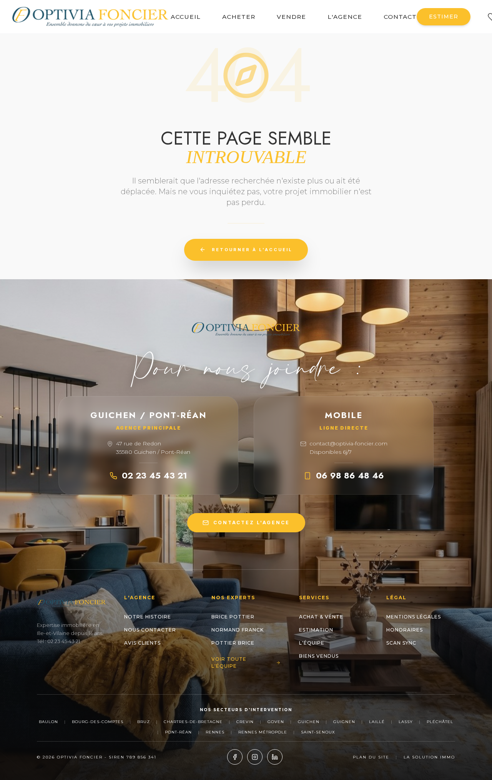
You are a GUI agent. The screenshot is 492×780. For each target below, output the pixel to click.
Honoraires (404, 630)
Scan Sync (401, 643)
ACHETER (238, 16)
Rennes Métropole (262, 732)
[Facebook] (235, 757)
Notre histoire (147, 617)
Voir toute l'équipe (228, 662)
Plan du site (371, 757)
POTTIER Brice (232, 643)
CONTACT (400, 16)
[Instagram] (255, 757)
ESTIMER (443, 16)
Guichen (308, 721)
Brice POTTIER (232, 617)
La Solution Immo (429, 757)
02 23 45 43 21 (154, 475)
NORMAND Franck (237, 630)
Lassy (406, 721)
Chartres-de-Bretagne (193, 721)
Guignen (344, 721)
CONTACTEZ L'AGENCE (251, 522)
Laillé (377, 721)
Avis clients (142, 643)
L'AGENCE (344, 16)
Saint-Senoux (318, 732)
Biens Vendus (319, 656)
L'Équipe (311, 643)
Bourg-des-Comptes (97, 721)
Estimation (316, 630)
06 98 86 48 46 (350, 475)
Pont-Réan (178, 732)
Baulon (48, 721)
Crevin (245, 721)
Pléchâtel (440, 721)
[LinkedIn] (275, 757)
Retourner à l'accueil (252, 249)
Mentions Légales (413, 617)
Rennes (215, 732)
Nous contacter (150, 630)
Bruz (143, 721)
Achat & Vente (321, 617)
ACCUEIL (186, 16)
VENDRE (291, 16)
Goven (276, 721)
